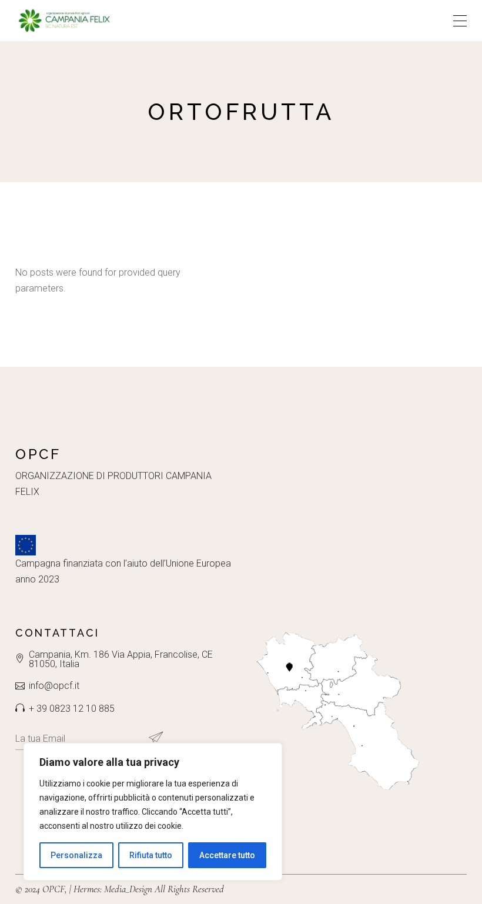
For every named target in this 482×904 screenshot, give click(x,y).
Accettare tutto (227, 855)
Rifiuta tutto (150, 855)
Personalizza (76, 855)
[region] (153, 811)
